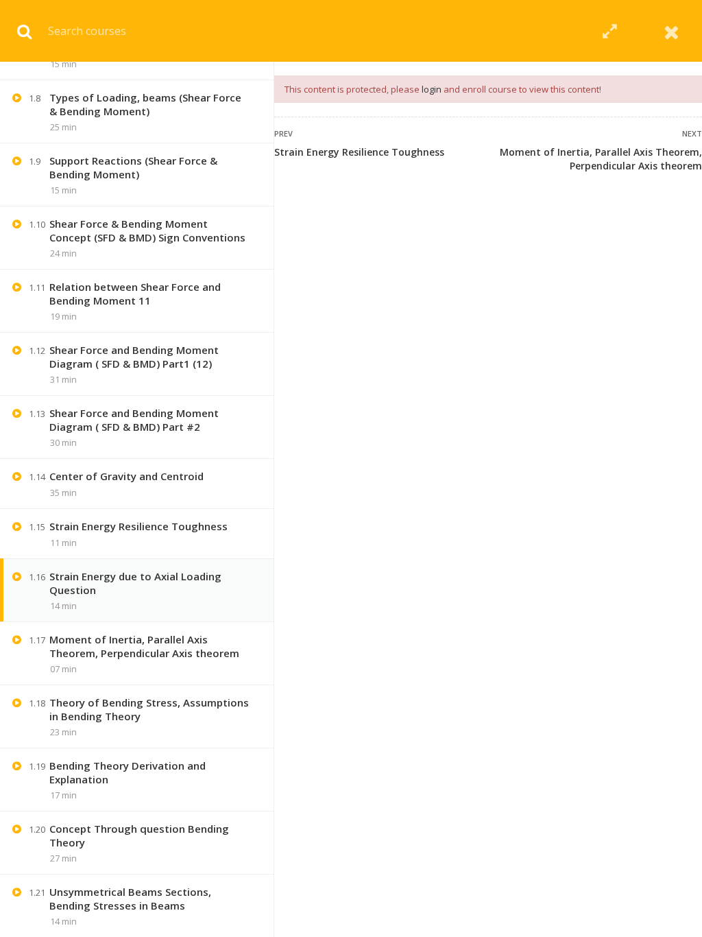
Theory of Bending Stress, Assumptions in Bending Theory (149, 709)
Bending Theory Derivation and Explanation (127, 772)
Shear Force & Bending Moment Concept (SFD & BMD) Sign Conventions (147, 230)
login (431, 89)
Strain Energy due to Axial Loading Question (135, 583)
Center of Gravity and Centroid (126, 476)
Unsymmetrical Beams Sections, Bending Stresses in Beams (130, 898)
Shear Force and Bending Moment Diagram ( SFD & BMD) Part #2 (134, 420)
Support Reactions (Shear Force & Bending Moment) (133, 167)
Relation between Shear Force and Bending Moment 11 (135, 293)
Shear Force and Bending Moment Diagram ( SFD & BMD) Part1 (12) (134, 356)
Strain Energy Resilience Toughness (359, 151)
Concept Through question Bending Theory (139, 835)
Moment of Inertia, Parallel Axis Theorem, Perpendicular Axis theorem (601, 158)
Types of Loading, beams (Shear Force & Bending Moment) (145, 104)
